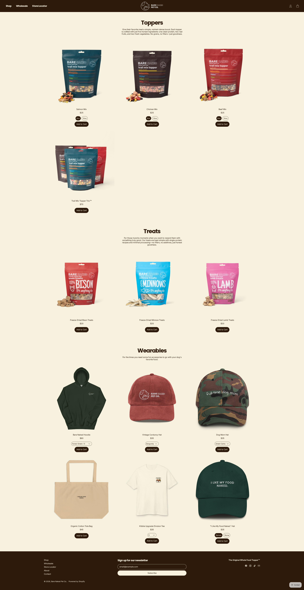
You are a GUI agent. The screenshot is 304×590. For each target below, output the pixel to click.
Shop (8, 6)
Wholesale (22, 6)
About (46, 570)
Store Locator (39, 6)
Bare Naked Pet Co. (59, 581)
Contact (47, 574)
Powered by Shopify (77, 581)
